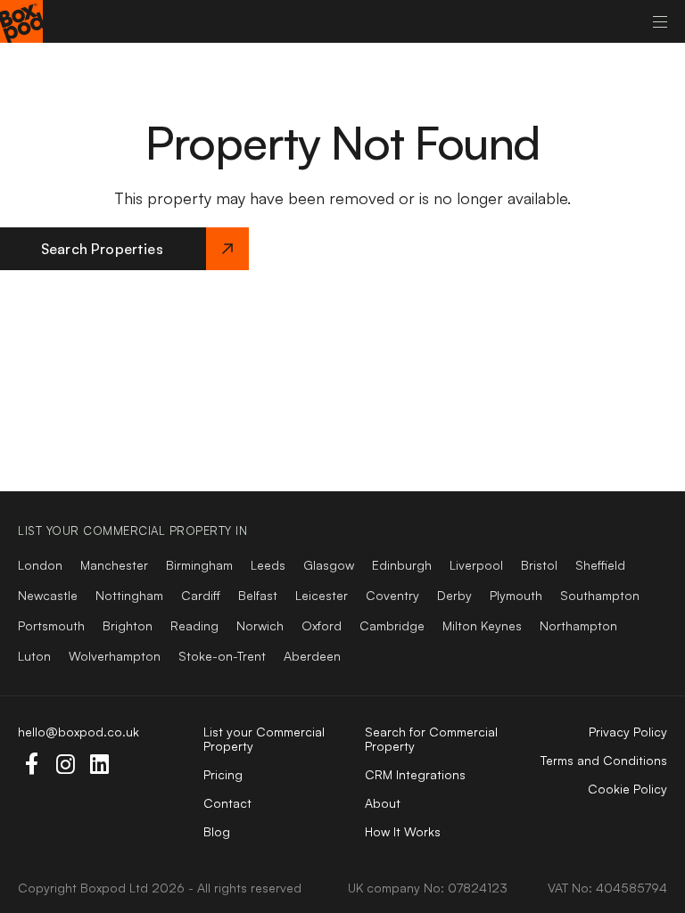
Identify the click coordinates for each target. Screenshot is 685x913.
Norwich (260, 625)
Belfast (257, 595)
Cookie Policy (627, 788)
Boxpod (103, 887)
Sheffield (600, 564)
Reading (194, 625)
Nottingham (129, 595)
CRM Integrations (415, 774)
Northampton (578, 625)
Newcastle (48, 595)
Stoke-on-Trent (222, 655)
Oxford (321, 625)
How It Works (403, 831)
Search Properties (102, 249)
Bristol (539, 564)
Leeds (268, 564)
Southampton (600, 595)
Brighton (128, 625)
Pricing (223, 774)
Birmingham (199, 564)
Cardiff (200, 595)
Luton (34, 655)
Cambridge (392, 625)
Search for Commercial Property (431, 738)
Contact (227, 802)
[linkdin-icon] (99, 764)
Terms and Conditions (604, 760)
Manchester (114, 564)
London (40, 564)
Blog (216, 831)
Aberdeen (312, 655)
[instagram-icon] (65, 764)
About (382, 802)
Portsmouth (51, 625)
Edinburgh (402, 564)
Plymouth (516, 595)
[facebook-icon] (31, 764)
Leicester (321, 595)
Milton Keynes (482, 625)
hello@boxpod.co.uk (78, 731)
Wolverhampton (115, 655)
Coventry (392, 595)
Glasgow (328, 564)
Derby (454, 595)
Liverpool (476, 564)
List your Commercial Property (264, 738)
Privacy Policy (628, 731)
